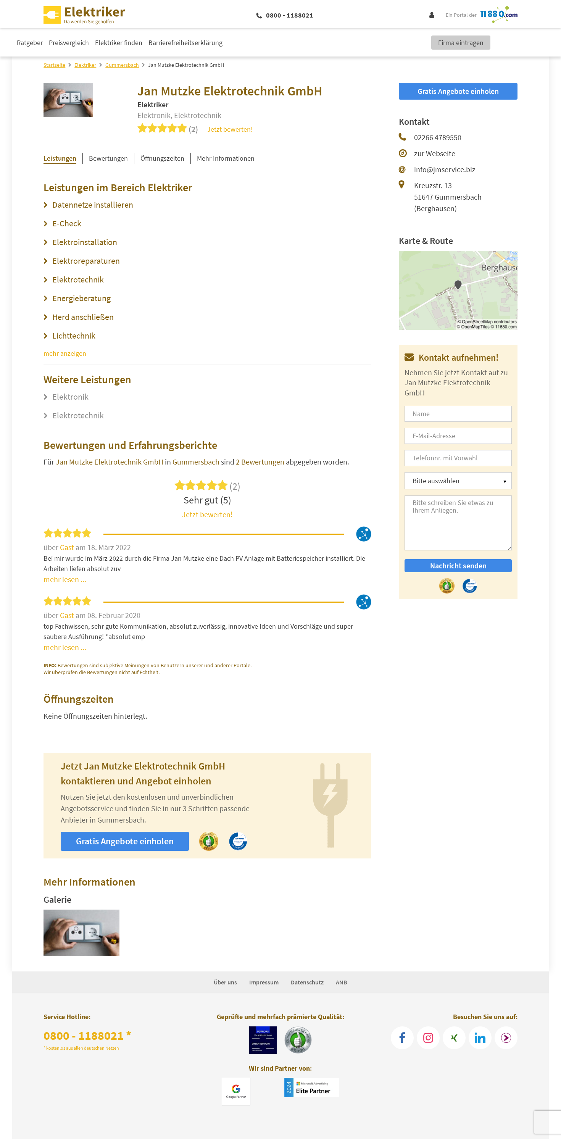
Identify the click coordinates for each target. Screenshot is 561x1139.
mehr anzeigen (65, 353)
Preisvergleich (69, 42)
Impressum (264, 982)
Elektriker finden (118, 42)
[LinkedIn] (480, 1037)
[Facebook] (402, 1037)
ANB (341, 982)
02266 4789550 (437, 137)
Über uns (225, 982)
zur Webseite (434, 153)
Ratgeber (30, 42)
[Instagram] (428, 1037)
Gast (68, 547)
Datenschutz (307, 982)
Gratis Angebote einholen (125, 841)
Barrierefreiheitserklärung (185, 42)
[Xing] (454, 1037)
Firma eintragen (461, 42)
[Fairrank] (506, 1037)
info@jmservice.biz (445, 169)
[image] (81, 933)
